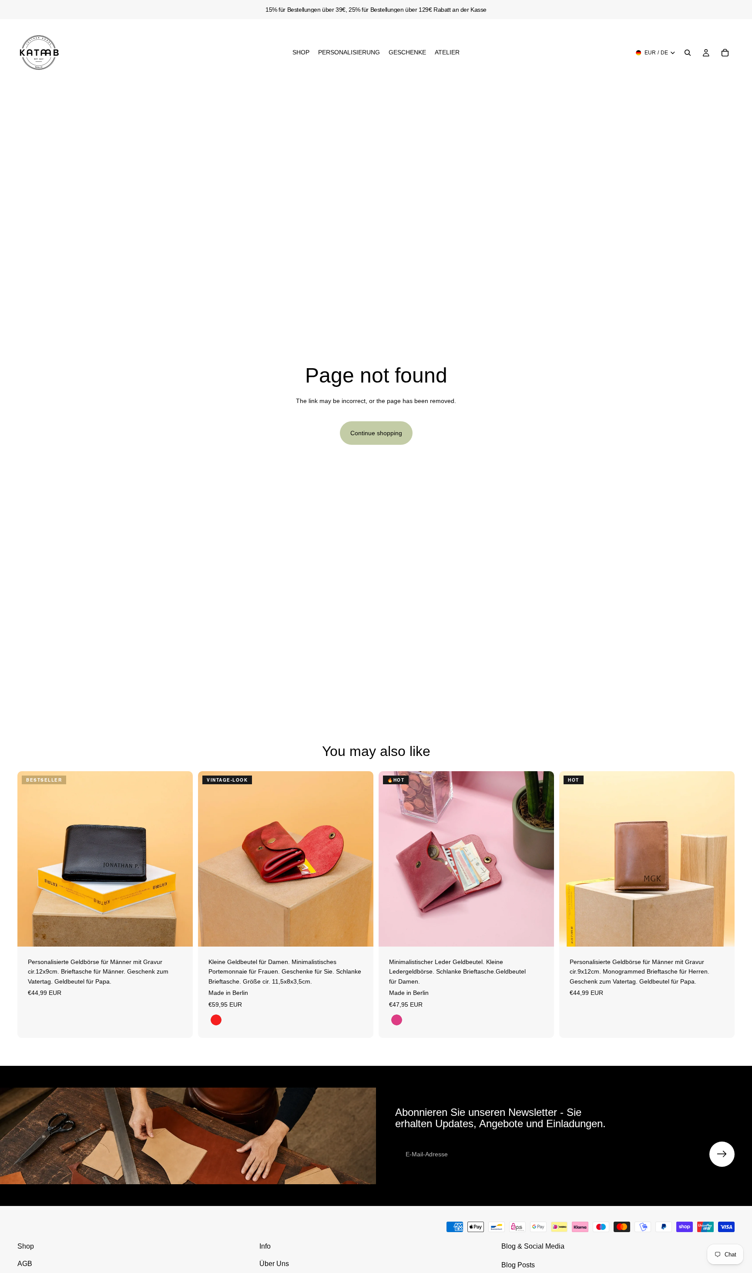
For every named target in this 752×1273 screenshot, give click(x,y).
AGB (24, 1263)
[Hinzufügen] (179, 933)
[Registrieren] (722, 1154)
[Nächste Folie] (180, 859)
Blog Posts (518, 1265)
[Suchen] (687, 52)
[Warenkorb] (725, 52)
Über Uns (274, 1263)
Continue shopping (376, 433)
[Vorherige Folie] (30, 859)
